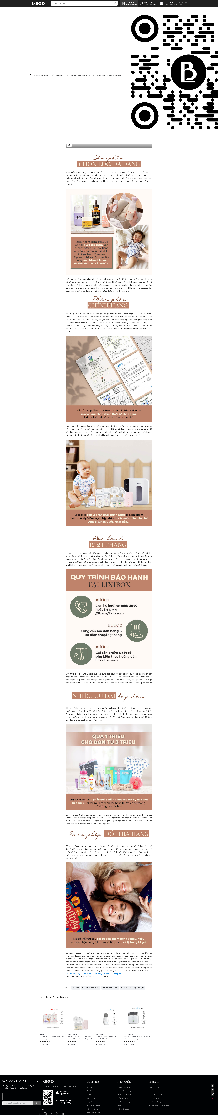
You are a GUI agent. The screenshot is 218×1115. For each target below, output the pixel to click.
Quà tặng (90, 1087)
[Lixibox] (37, 3)
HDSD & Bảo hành (123, 1087)
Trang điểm (90, 1102)
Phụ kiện (89, 1095)
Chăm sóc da (91, 1098)
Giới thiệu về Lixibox (155, 1087)
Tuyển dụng (152, 1091)
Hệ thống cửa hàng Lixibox (157, 1102)
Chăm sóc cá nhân (92, 1109)
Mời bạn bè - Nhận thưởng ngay (158, 1105)
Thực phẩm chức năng (94, 1105)
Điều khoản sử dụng (123, 1109)
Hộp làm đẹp (91, 1091)
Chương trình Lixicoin (155, 1095)
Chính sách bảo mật (123, 1102)
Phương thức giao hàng (124, 1095)
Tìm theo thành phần (93, 1113)
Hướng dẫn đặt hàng (124, 1091)
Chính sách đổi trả (123, 1098)
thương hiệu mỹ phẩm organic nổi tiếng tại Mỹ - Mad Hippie (93, 973)
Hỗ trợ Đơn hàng (153, 1098)
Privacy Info (121, 1105)
